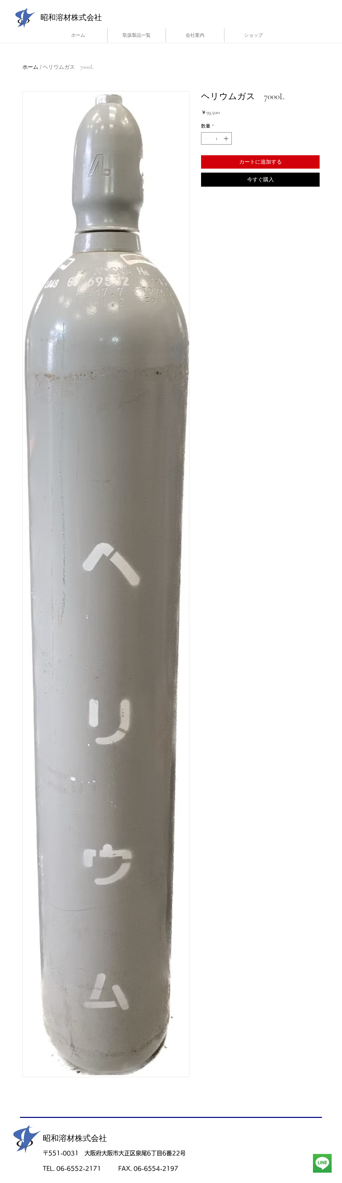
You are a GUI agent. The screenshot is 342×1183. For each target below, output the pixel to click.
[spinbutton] (216, 138)
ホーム (30, 67)
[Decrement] (206, 138)
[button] (137, 35)
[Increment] (226, 138)
